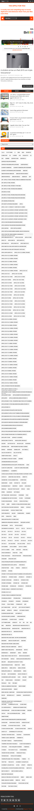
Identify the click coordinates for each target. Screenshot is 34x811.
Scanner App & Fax (13, 704)
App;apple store (6, 191)
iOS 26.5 (30, 540)
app (30, 176)
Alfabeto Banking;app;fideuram (22, 167)
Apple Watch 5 (20, 240)
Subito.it (4, 731)
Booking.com (5, 446)
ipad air (18, 549)
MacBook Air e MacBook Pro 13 (21, 625)
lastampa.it (18, 613)
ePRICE (23, 489)
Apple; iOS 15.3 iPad (20, 301)
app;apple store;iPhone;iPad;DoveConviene (13, 198)
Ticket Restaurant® (25, 743)
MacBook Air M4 (6, 628)
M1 (20, 622)
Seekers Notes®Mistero (19, 707)
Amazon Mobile (6, 176)
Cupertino (23, 480)
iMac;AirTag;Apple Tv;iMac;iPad (10, 519)
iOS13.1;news (13, 546)
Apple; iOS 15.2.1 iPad (7, 301)
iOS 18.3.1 (10, 531)
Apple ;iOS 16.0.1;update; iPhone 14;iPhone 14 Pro (14, 210)
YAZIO (23, 780)
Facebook (9, 492)
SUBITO (30, 728)
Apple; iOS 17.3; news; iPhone (9, 352)
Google (28, 507)
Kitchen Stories (24, 610)
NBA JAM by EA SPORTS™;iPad (15, 661)
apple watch (11, 240)
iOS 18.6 (17, 534)
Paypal (30, 677)
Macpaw (23, 640)
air (2, 158)
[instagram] (32, 1)
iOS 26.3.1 (10, 540)
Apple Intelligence (16, 228)
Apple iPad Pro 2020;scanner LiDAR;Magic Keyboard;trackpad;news (12, 235)
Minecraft (13, 652)
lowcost (14, 622)
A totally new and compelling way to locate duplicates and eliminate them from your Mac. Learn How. (17, 11)
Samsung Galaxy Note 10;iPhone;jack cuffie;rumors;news (11, 702)
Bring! (3, 449)
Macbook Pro (15, 628)
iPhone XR (28, 586)
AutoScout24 (11, 443)
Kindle (15, 610)
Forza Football (23, 501)
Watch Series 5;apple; (17, 771)
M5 (31, 622)
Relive (3, 695)
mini (19, 652)
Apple (21, 204)
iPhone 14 (28, 577)
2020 (19, 152)
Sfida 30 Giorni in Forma (18, 710)
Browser (9, 449)
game (8, 504)
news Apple (4, 668)
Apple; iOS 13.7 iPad (20, 276)
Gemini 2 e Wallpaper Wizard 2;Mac (21, 504)
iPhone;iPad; (17, 598)
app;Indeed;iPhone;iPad (8, 201)
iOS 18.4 (24, 531)
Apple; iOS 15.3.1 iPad (7, 304)
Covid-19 (4, 477)
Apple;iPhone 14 (6, 407)
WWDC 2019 (29, 777)
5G (10, 155)
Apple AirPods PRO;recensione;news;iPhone (13, 225)
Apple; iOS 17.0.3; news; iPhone (10, 340)
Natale (12, 658)
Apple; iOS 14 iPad (6, 279)
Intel (11, 525)
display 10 (17, 483)
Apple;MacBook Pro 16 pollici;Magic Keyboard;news (15, 416)
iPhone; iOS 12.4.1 (6, 592)
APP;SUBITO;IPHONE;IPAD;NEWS (10, 204)
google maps (5, 510)
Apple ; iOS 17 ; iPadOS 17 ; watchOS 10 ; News (13, 207)
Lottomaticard (6, 622)
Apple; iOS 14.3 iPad (20, 285)
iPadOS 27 (24, 567)
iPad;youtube (5, 567)
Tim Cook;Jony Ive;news (15, 746)
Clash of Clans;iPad (7, 467)
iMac (15, 516)
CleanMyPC (14, 470)
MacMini (4, 640)
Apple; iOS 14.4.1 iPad (7, 288)
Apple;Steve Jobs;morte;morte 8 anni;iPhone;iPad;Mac (16, 431)
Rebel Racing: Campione (8, 692)
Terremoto (20, 737)
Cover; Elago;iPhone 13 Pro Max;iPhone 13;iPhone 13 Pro (17, 473)
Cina (27, 464)
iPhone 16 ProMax (6, 583)
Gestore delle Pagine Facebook (10, 507)
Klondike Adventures (7, 613)
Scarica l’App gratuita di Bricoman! (19, 110)
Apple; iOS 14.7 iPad (7, 295)
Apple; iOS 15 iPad (6, 298)
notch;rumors (12, 674)
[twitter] (31, 1)
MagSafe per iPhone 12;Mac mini (10, 643)
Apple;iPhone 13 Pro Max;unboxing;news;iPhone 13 (15, 404)
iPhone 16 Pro (25, 580)
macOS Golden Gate (14, 640)
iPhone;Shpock (27, 598)
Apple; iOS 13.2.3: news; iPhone (10, 258)
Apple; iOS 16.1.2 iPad (7, 313)
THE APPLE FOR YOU (17, 6)
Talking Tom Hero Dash (8, 734)
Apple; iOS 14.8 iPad (19, 295)
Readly (15, 689)
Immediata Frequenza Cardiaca (10, 522)
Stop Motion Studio (14, 725)
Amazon (25, 170)
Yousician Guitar (23, 783)
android (24, 176)
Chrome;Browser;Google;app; (9, 461)
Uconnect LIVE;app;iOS (22, 762)
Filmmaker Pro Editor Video (9, 498)
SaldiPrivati (26, 695)
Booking (27, 443)
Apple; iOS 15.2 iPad (18, 298)
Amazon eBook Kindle (22, 173)
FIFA (27, 495)
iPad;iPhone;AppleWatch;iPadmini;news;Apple (14, 561)
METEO (26, 649)
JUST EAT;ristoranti (24, 607)
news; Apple (13, 668)
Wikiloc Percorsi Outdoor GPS (10, 777)
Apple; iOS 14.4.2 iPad (20, 288)
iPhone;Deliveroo (6, 598)
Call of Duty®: (17, 452)
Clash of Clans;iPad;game (21, 467)
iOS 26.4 (17, 540)
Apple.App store (6, 437)
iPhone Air (13, 586)
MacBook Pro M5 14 (7, 634)
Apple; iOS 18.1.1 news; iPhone (9, 376)
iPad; (21, 552)
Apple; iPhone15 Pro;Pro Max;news (11, 386)
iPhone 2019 (24, 583)
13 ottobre (9, 152)
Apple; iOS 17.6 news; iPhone (9, 367)
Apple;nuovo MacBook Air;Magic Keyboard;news (14, 422)
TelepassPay (26, 734)
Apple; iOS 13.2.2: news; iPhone (10, 255)
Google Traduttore (16, 510)
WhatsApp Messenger (7, 774)
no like (4, 674)
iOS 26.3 (4, 540)
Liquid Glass (13, 619)
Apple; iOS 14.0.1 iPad (18, 279)
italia (3, 604)
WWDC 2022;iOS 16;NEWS (8, 780)
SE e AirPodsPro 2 (6, 707)
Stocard (4, 725)
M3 (23, 622)
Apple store (28, 237)
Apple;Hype (4, 398)
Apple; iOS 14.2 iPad (19, 282)
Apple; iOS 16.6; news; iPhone (9, 331)
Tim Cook (4, 746)
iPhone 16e (16, 583)
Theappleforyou (18, 740)
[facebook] (29, 1)
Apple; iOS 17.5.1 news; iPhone (9, 364)
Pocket (24, 680)
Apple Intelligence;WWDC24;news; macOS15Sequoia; (15, 231)
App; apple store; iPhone (8, 182)
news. (24, 671)
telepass (19, 734)
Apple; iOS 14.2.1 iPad (7, 285)
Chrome (20, 458)
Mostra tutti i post (17, 50)
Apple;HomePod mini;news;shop (21, 395)
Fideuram (21, 495)
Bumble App (17, 449)
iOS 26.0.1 (16, 537)
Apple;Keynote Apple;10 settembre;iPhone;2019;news (15, 413)
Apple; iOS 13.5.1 (6, 273)
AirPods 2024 (14, 158)
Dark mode (4, 483)
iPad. (12, 567)
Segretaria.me (5, 710)
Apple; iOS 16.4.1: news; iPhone (10, 322)
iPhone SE (20, 586)
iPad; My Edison (16, 555)
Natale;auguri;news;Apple (23, 658)
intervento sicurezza (8, 528)
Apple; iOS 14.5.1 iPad (7, 292)
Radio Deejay (22, 686)
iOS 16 (23, 528)
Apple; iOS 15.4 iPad (20, 304)
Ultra (17, 765)
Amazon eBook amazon (8, 173)
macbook (8, 625)
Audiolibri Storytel (7, 440)
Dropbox (15, 486)
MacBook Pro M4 (18, 631)
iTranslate (19, 604)
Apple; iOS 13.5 (23, 270)
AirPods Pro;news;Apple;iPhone (10, 164)
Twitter (4, 762)
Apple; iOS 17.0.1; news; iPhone (10, 337)
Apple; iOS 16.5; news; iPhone (9, 325)
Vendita (29, 765)
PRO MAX (15, 683)
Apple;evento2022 (6, 395)
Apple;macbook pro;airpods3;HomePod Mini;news (15, 419)
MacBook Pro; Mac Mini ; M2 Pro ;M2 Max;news (14, 637)
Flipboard (27, 498)
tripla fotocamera (16, 756)
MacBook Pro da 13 (7, 631)
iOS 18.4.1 (4, 534)
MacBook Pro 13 (26, 628)
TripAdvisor (5, 756)
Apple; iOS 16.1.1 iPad (18, 310)
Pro (9, 683)
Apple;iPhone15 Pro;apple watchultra (12, 410)
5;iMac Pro (4, 155)
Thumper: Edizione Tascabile (9, 743)
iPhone (10, 571)
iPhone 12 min (13, 577)
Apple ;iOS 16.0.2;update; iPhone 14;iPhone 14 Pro (14, 213)
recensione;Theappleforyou (24, 692)
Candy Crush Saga (6, 455)
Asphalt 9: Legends (17, 437)
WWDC (22, 777)
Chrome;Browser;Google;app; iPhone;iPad (13, 464)
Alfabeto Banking (6, 167)
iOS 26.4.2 (23, 540)
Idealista (8, 516)
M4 (27, 622)
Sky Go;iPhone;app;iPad (13, 713)
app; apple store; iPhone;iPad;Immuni (12, 188)
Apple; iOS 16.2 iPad (20, 313)
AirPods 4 (23, 158)
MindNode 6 (5, 652)
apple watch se (25, 243)
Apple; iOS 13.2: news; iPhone (22, 252)
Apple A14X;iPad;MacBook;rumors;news (12, 222)
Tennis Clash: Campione (8, 737)
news (23, 665)
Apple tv (4, 240)
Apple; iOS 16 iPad (6, 310)
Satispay (4, 704)
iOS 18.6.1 (23, 534)
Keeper (3, 610)
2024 (23, 152)
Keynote (9, 610)
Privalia (4, 683)
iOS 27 (28, 543)
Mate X (20, 646)
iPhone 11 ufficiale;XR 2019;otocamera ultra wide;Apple (17, 574)
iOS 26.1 (23, 537)
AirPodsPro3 (24, 164)
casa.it (15, 455)
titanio (4, 749)
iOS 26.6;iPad (12, 543)
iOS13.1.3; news (5, 549)
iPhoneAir (25, 601)
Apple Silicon (19, 237)
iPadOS (18, 567)
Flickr (21, 498)
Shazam (29, 710)
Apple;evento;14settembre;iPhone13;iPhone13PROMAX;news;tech (17, 392)
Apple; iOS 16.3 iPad (7, 316)
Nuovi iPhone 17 (22, 674)
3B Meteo (28, 152)
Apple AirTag (5, 228)
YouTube (4, 786)
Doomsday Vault (6, 486)
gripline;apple (6, 513)
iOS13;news (5, 546)
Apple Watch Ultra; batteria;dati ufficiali (13, 249)
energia (4, 489)
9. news (15, 155)
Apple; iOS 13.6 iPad (17, 273)
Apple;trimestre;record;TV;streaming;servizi (14, 434)
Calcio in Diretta (6, 452)
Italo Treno (10, 604)
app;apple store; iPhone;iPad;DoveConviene (13, 194)
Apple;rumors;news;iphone (9, 428)
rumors (19, 695)
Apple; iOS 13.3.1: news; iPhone (10, 264)
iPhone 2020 (5, 586)
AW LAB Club (20, 443)
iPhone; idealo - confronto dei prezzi (12, 589)
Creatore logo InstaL (14, 477)
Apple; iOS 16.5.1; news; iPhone (10, 328)
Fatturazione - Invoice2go (9, 495)
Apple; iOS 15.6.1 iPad (19, 307)
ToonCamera (23, 749)
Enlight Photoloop (13, 489)
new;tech (17, 665)
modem (25, 652)
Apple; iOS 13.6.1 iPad (7, 276)
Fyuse (3, 504)
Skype (23, 713)
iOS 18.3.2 (17, 531)
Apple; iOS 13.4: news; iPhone (9, 267)
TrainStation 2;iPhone (8, 752)
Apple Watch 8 (14, 243)
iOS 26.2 (29, 537)
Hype (3, 516)
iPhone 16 (16, 580)
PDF (2, 680)
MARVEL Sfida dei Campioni (9, 646)
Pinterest (17, 680)
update (23, 765)
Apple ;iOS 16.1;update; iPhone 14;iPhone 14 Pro (14, 219)
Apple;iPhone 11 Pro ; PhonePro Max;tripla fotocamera (16, 401)
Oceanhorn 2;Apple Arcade (9, 677)
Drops (21, 486)
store (23, 725)
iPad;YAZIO (22, 564)
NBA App (4, 661)
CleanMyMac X (5, 470)
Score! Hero (23, 704)
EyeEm (3, 492)
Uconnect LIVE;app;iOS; (8, 765)
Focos (15, 501)
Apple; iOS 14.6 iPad (20, 292)
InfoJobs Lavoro (25, 522)
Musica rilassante (24, 655)
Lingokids (4, 619)
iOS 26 (10, 537)
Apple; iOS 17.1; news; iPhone (9, 343)
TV (28, 759)
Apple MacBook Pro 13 (7, 237)
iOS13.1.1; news (23, 546)
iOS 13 (17, 528)
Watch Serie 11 (5, 771)
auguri (3, 443)
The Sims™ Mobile (6, 740)
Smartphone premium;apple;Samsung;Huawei (14, 719)
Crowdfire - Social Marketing (10, 480)
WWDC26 (18, 780)
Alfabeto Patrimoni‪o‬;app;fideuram (11, 170)
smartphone (5, 716)
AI (30, 155)
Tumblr (24, 759)
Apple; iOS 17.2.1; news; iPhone (10, 349)
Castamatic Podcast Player (9, 458)
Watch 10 (29, 768)
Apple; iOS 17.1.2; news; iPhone (10, 346)
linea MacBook (21, 616)
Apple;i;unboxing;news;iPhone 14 (18, 398)
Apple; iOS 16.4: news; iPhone (9, 319)
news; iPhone (21, 668)
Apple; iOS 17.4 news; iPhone (9, 358)
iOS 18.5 (11, 534)
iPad (13, 549)
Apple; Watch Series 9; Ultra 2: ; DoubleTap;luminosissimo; (10, 389)
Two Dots (11, 762)
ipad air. (25, 549)
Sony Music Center (14, 722)
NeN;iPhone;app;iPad (7, 665)
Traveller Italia (20, 752)
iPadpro (4, 571)
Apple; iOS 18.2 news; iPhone (9, 379)
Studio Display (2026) (7, 728)
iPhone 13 (21, 577)
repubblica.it (10, 695)
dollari (24, 483)
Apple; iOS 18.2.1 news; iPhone (9, 382)
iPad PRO (15, 552)
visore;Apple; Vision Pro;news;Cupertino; (13, 768)
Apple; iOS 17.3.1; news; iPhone (10, 355)
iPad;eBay (4, 558)
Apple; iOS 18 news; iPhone (9, 370)
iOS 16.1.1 (29, 528)
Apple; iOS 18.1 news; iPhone (9, 373)
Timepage (26, 746)
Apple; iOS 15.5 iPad (7, 307)
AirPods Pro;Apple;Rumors (9, 161)
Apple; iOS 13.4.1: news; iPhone (10, 270)
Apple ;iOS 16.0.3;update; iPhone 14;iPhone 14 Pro (14, 216)
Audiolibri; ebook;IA (20, 440)
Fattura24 (16, 492)
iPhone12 (4, 601)
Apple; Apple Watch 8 (7, 252)
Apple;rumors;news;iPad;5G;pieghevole (12, 425)
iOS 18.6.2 (4, 537)
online (24, 677)
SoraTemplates (11, 809)
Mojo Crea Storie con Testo (9, 655)
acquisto (25, 155)
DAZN (10, 483)
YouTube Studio (12, 786)
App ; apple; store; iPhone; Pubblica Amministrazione (16, 179)
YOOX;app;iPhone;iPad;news (9, 783)
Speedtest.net (26, 722)
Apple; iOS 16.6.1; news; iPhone (10, 334)
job (25, 604)
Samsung (4, 698)
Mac (3, 625)
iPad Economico (6, 552)
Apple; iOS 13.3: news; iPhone (9, 261)
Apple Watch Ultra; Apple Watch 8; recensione (14, 246)
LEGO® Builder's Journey (8, 616)
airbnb (7, 158)
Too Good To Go (12, 749)
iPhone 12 (4, 577)
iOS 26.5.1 (4, 543)
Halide (13, 513)
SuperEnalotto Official (15, 731)
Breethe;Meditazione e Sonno (19, 446)
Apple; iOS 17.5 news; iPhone (9, 361)
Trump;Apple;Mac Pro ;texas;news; (11, 759)
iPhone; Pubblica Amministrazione (11, 595)
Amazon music (16, 176)
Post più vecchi (27, 86)
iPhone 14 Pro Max (6, 580)
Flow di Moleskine (7, 501)
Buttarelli (25, 449)
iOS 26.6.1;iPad (21, 543)
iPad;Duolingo (27, 555)
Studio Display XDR (20, 728)
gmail (22, 507)
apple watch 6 (5, 243)
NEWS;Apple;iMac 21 (7, 671)
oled (19, 677)
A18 (20, 155)
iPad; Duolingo (6, 555)
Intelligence (18, 525)
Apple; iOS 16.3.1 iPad (19, 316)
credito (24, 477)
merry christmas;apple (8, 649)
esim (28, 489)
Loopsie (21, 619)
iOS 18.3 (4, 531)
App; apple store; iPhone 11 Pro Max (11, 185)
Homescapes (21, 513)
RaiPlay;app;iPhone (7, 689)
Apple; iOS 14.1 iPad (7, 282)
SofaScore (4, 722)
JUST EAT (14, 607)
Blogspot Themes (27, 809)
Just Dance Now (6, 607)
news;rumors (17, 671)
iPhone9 (18, 601)
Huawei (28, 513)
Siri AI (3, 713)
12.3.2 (3, 152)
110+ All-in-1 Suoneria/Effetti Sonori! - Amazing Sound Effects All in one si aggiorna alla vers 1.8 (20, 96)
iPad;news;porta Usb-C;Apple (9, 564)
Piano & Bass (9, 680)
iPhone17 (11, 601)
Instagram (5, 525)
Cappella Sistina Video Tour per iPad (19, 125)
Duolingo (28, 486)
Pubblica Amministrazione (9, 686)
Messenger (19, 649)
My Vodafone (5, 658)
